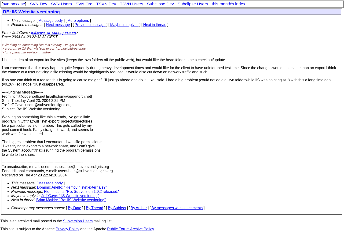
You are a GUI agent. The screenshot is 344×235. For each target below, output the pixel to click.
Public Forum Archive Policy (130, 229)
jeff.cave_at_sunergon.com (53, 33)
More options (78, 20)
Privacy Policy (67, 229)
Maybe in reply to (124, 25)
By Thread (94, 208)
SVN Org (84, 4)
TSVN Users (131, 4)
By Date (74, 208)
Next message (58, 25)
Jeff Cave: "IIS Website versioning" (70, 196)
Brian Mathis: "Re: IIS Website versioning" (71, 200)
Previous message (90, 25)
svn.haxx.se (14, 4)
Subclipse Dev (160, 4)
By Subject (117, 208)
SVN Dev (38, 4)
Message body (50, 20)
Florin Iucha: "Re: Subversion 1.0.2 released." (82, 192)
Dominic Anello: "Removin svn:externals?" (72, 187)
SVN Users (61, 4)
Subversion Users (78, 221)
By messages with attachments (177, 208)
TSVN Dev (106, 4)
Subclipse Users (193, 4)
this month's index (228, 4)
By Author (139, 208)
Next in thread (154, 25)
